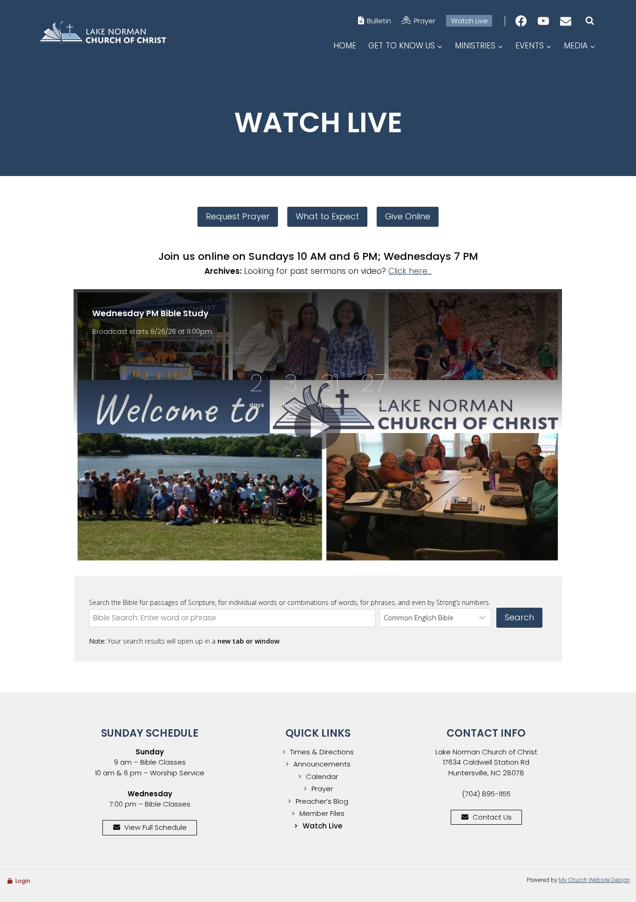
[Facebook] (521, 21)
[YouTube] (543, 21)
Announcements (322, 764)
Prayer (424, 21)
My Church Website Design (594, 879)
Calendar (322, 776)
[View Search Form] (589, 21)
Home (344, 45)
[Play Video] (317, 426)
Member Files (322, 813)
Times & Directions (322, 752)
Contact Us (492, 817)
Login (22, 881)
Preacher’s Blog (322, 801)
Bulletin (379, 21)
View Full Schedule (155, 827)
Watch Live (469, 21)
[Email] (566, 21)
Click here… (410, 271)
